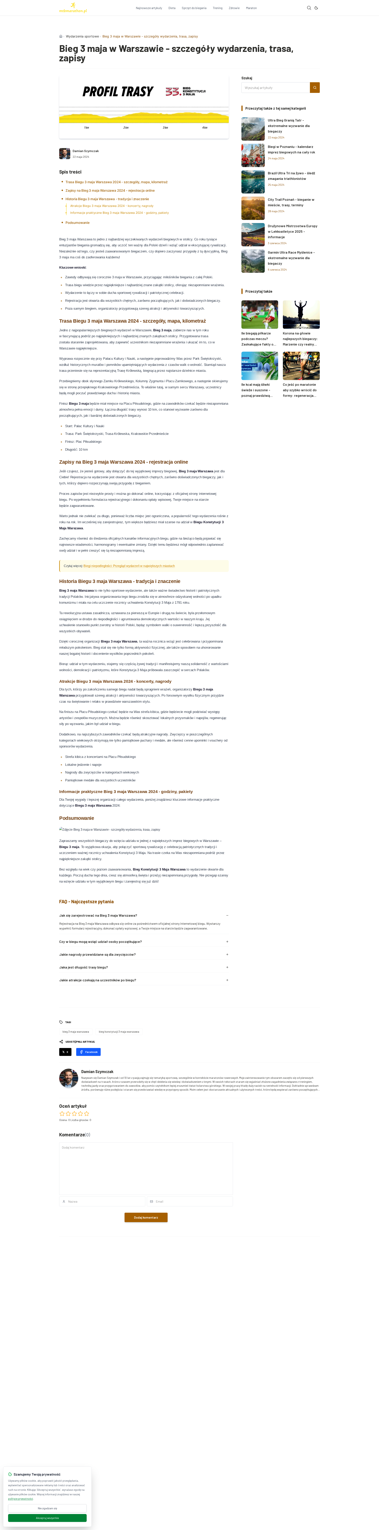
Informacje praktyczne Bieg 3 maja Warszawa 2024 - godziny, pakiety (119, 213)
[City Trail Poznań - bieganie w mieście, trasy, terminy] (253, 208)
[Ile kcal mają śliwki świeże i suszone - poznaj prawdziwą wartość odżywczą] (259, 366)
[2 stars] (68, 1113)
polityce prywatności (20, 1498)
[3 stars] (74, 1113)
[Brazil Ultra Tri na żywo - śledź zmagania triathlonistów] (253, 181)
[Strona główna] (60, 36)
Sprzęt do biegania (194, 8)
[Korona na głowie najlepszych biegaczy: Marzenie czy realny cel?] (301, 314)
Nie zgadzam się (47, 1508)
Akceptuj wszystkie (47, 1518)
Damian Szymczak (86, 151)
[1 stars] (62, 1113)
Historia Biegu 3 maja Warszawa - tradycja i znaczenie (107, 199)
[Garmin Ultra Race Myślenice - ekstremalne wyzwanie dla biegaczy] (253, 261)
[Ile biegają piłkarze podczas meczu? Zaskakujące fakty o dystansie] (259, 314)
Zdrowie (234, 8)
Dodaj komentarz (146, 1217)
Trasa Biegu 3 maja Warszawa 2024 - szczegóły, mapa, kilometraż (117, 182)
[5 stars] (86, 1113)
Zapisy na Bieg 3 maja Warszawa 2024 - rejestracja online (110, 190)
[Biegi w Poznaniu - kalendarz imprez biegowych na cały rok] (253, 155)
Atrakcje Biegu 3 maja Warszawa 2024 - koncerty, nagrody (111, 206)
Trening (217, 8)
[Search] (309, 8)
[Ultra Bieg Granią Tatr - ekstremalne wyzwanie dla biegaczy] (253, 129)
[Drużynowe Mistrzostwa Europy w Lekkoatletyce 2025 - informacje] (253, 234)
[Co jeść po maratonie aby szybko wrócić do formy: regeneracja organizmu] (301, 366)
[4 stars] (80, 1113)
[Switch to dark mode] (316, 7)
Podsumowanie (78, 223)
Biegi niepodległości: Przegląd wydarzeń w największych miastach (129, 566)
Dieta (171, 8)
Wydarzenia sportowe (82, 36)
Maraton (251, 8)
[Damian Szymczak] (64, 153)
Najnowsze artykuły (149, 8)
